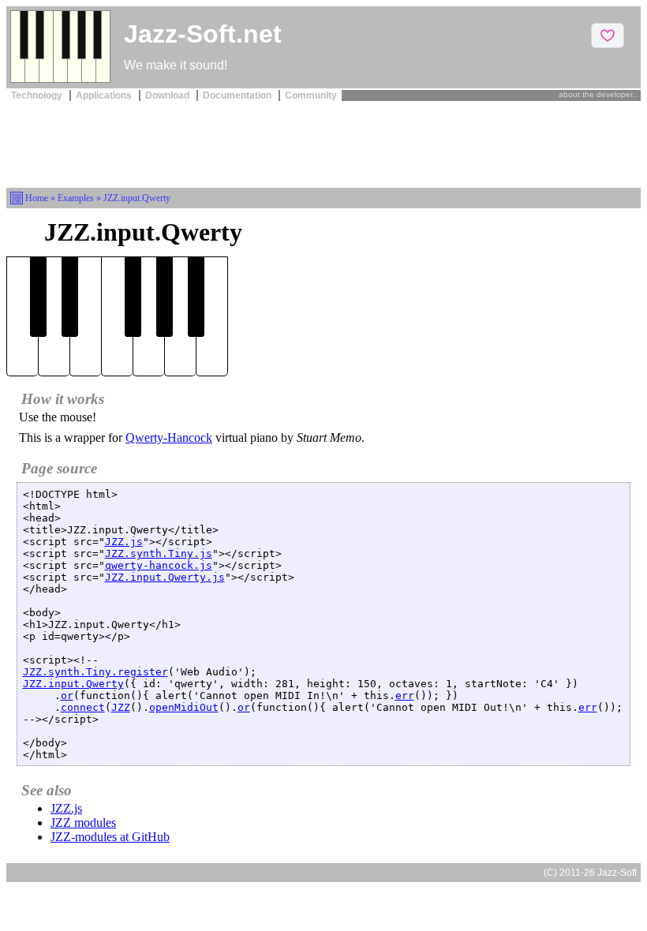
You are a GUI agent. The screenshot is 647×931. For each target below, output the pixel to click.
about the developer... (599, 94)
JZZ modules (83, 822)
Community (311, 95)
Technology (38, 95)
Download (168, 95)
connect (83, 707)
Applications (105, 95)
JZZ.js (124, 542)
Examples (76, 198)
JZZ (120, 707)
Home (36, 198)
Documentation (238, 95)
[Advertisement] (323, 142)
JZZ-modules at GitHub (110, 836)
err (404, 695)
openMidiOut (184, 707)
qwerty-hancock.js (158, 565)
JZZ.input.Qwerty (73, 684)
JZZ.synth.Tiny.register (95, 672)
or (67, 695)
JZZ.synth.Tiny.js (158, 553)
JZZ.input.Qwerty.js (165, 577)
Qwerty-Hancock (168, 437)
